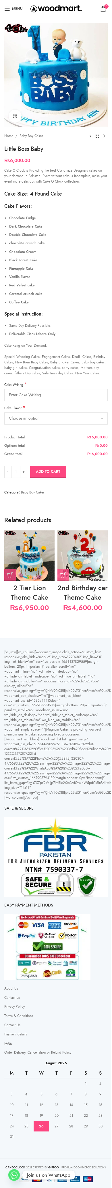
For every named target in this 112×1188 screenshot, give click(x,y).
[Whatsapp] (14, 1175)
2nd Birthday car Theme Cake (82, 592)
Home (8, 136)
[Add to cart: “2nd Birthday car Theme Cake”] (63, 575)
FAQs (8, 1043)
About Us (11, 988)
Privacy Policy (14, 1006)
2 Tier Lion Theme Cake (29, 592)
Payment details (15, 1034)
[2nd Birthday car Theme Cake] (82, 555)
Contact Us (12, 1025)
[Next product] (104, 136)
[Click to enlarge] (15, 116)
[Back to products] (97, 136)
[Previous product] (90, 136)
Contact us (12, 997)
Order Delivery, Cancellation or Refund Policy (37, 1052)
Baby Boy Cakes (31, 136)
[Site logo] (56, 8)
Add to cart (48, 471)
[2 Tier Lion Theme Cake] (29, 555)
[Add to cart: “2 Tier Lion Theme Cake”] (10, 575)
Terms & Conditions (18, 1016)
